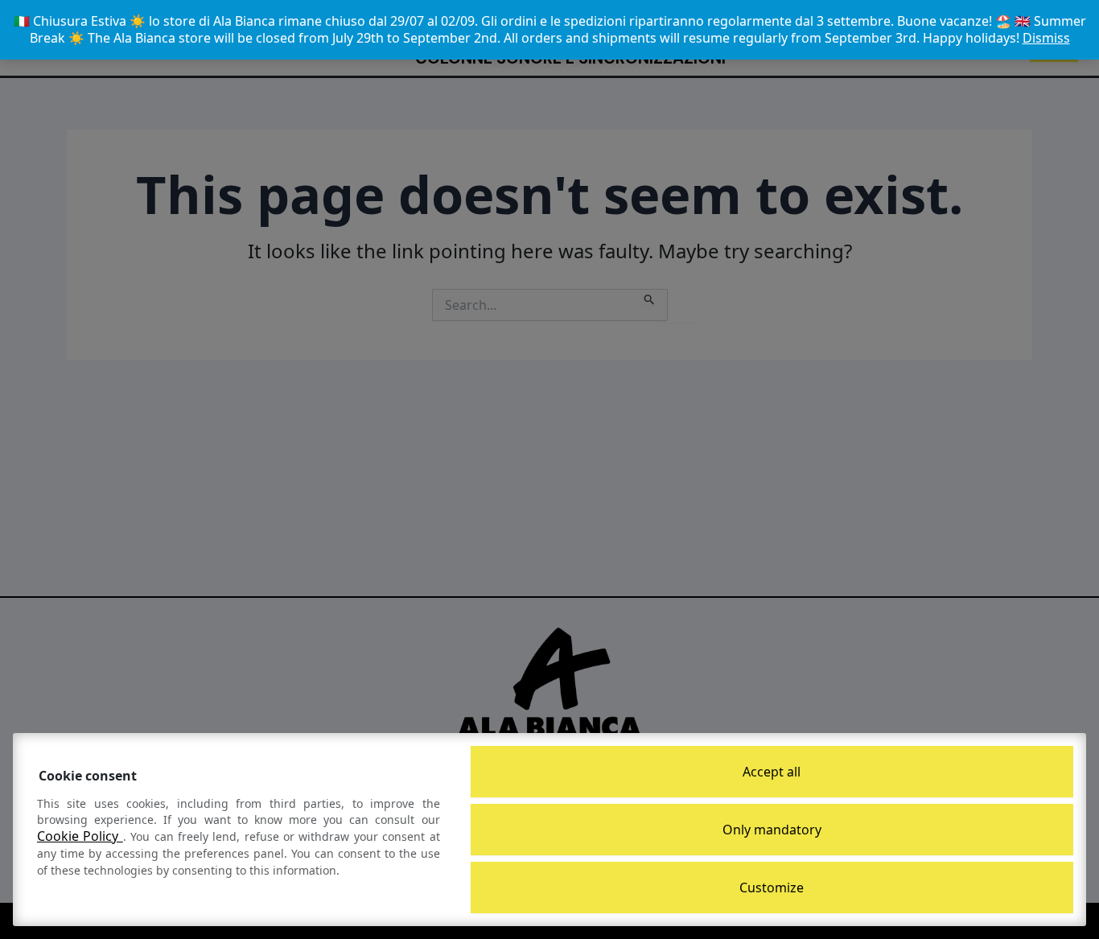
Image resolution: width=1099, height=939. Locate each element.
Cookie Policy (80, 836)
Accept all (772, 771)
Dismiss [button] (1046, 38)
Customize (771, 887)
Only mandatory (771, 829)
